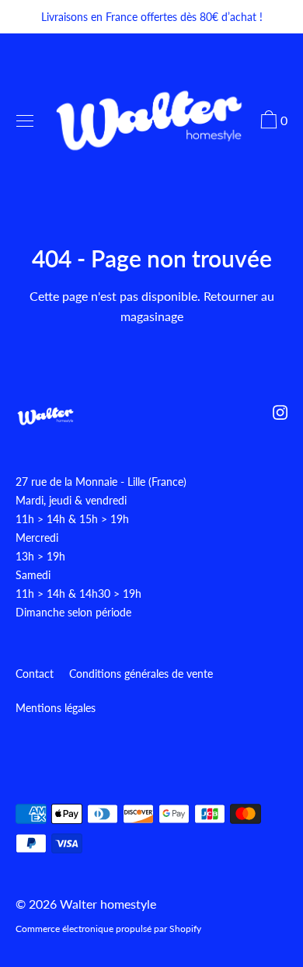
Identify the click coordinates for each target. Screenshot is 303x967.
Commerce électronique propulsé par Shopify (108, 928)
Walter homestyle (108, 903)
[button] (272, 122)
